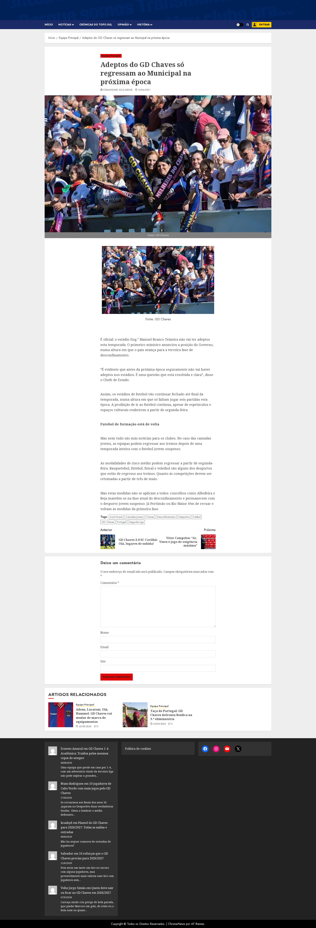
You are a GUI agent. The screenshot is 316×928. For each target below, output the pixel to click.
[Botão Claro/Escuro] (240, 25)
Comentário (109, 583)
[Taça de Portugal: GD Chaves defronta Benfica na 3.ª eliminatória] (135, 714)
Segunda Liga (136, 522)
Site (103, 661)
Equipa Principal (111, 55)
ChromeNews (176, 924)
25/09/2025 (159, 724)
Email (104, 647)
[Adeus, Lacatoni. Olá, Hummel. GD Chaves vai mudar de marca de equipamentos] (60, 714)
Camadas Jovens (134, 517)
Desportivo (184, 517)
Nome (104, 633)
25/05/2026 (85, 726)
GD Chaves (107, 522)
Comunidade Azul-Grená (118, 90)
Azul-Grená (116, 517)
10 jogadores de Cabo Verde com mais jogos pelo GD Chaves (86, 788)
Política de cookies (138, 749)
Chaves (150, 517)
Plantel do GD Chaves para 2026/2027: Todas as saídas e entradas (84, 827)
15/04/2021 (144, 90)
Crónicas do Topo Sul (95, 24)
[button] (247, 24)
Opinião (123, 24)
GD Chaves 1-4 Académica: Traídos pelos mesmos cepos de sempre (84, 753)
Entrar (264, 24)
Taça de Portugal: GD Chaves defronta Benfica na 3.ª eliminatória (171, 715)
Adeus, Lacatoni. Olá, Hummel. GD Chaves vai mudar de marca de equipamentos (94, 715)
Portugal (121, 522)
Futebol (197, 517)
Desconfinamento (166, 517)
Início (49, 24)
